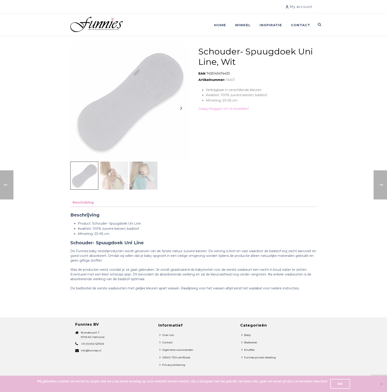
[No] (381, 384)
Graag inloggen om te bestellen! (223, 109)
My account (301, 6)
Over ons (168, 335)
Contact (300, 25)
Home (220, 25)
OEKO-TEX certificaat (176, 357)
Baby (247, 335)
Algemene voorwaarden (177, 349)
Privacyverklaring (173, 364)
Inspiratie (271, 25)
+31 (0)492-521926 (92, 343)
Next (181, 108)
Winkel (243, 25)
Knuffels (249, 349)
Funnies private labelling (260, 357)
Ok (340, 384)
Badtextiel (250, 342)
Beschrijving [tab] (83, 202)
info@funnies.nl (91, 350)
